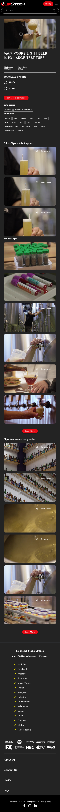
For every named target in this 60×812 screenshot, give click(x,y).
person (7, 118)
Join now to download (16, 98)
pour (6, 122)
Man (15, 118)
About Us (9, 759)
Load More (30, 431)
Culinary (8, 110)
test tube (37, 122)
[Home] (13, 4)
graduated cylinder (11, 126)
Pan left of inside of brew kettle (25, 557)
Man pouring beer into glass (23, 387)
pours (14, 122)
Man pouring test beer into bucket (25, 325)
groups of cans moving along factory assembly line (25, 618)
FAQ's (7, 780)
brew (45, 118)
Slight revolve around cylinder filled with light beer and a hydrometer (25, 199)
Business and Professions (23, 110)
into (21, 122)
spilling (20, 130)
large (29, 122)
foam (43, 126)
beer (31, 118)
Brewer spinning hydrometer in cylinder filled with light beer (25, 230)
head (35, 126)
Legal (7, 790)
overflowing (9, 130)
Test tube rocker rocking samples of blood (25, 295)
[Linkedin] (35, 805)
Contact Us (10, 770)
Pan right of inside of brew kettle (25, 526)
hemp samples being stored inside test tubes (25, 264)
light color (26, 126)
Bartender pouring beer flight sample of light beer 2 (25, 417)
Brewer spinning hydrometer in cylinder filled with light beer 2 (25, 169)
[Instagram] (29, 805)
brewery (23, 118)
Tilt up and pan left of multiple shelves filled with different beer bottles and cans (25, 465)
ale (38, 118)
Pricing (48, 4)
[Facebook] (24, 805)
